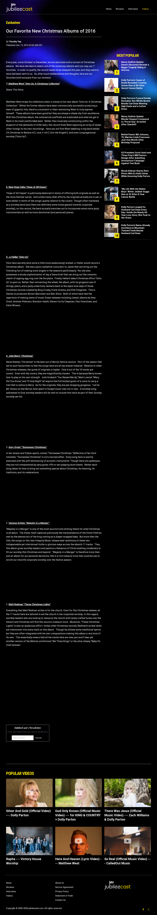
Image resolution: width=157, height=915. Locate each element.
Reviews (120, 9)
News (109, 9)
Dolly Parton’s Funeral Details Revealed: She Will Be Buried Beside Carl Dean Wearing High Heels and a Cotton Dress (136, 103)
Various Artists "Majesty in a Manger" (29, 523)
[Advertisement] (128, 40)
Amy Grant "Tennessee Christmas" (28, 447)
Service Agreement (64, 887)
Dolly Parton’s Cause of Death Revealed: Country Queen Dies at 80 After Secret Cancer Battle (134, 84)
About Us (59, 883)
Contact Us (60, 900)
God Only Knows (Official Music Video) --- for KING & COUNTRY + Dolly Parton (78, 815)
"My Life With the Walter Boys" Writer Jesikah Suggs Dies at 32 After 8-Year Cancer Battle (135, 193)
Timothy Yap (15, 41)
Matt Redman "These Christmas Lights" (30, 604)
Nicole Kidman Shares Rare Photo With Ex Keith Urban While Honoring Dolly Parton (135, 173)
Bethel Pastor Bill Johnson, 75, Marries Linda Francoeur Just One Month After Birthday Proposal (135, 138)
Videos (145, 9)
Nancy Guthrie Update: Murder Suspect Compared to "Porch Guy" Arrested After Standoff (135, 120)
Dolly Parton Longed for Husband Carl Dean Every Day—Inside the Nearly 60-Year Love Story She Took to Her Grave (135, 212)
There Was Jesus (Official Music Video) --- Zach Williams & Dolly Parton (126, 815)
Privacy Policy (62, 891)
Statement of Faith (64, 895)
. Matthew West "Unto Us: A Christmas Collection (33, 83)
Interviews (133, 9)
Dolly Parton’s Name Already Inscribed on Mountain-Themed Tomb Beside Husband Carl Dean (135, 229)
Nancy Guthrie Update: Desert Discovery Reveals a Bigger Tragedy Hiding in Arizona (135, 66)
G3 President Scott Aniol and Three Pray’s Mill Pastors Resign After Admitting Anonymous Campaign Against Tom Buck (136, 158)
